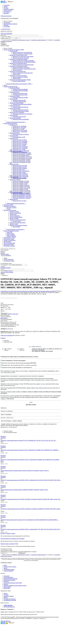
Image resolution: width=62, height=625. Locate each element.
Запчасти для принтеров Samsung (18, 225)
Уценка (8, 209)
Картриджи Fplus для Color (20, 166)
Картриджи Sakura (27, 291)
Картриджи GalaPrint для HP (20, 183)
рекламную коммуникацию (39, 40)
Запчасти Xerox (17, 221)
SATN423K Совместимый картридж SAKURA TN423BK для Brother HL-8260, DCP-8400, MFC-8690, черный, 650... (31, 499)
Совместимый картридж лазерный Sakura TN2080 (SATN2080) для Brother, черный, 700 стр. (24, 489)
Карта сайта (7, 588)
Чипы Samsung (16, 226)
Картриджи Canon (14, 92)
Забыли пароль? (8, 270)
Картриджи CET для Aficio (20, 139)
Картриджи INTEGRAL (16, 192)
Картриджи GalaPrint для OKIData (21, 190)
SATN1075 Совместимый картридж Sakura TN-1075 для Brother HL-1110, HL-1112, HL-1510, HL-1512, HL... (28, 440)
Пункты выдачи (8, 10)
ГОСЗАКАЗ (7, 12)
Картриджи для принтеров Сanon (18, 55)
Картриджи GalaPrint (15, 179)
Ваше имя (3, 35)
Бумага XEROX (11, 235)
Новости (6, 584)
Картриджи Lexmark (15, 108)
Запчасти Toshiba (14, 218)
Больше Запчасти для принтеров (16, 229)
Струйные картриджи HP (19, 101)
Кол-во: (2, 310)
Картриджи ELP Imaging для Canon (22, 152)
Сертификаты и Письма (10, 600)
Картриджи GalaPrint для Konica (21, 185)
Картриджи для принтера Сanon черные (23, 56)
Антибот (3, 42)
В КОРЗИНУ (4, 313)
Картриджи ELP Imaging (16, 151)
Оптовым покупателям (10, 598)
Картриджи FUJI (14, 177)
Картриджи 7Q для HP (18, 129)
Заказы (5, 258)
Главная (3, 291)
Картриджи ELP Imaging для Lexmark (22, 158)
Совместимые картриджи (16, 291)
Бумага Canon (10, 233)
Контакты (6, 13)
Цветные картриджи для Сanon (21, 57)
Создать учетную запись (7, 272)
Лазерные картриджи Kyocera (20, 107)
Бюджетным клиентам (9, 580)
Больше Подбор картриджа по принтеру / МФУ (20, 83)
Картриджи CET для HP (19, 149)
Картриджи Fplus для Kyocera (20, 175)
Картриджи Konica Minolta (16, 103)
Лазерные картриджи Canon (20, 93)
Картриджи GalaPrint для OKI (20, 189)
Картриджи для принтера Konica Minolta (20, 79)
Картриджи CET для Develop (20, 146)
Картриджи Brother (15, 88)
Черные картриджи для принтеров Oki (23, 72)
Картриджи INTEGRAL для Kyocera (22, 196)
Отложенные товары (9, 260)
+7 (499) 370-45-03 (5, 29)
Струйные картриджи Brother (20, 90)
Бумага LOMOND (11, 236)
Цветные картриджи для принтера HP (22, 53)
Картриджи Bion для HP (19, 137)
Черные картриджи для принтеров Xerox (23, 64)
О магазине (7, 5)
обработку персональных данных (20, 40)
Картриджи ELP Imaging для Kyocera (22, 156)
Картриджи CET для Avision (20, 141)
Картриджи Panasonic (15, 118)
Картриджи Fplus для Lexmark (20, 176)
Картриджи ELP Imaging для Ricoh (21, 159)
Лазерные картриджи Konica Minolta (22, 104)
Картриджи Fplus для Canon (20, 165)
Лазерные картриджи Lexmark (20, 109)
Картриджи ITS (14, 199)
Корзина (3, 252)
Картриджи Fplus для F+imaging (21, 171)
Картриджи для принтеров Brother (18, 59)
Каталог (7, 291)
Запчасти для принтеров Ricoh (17, 222)
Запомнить (5, 275)
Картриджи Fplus (14, 164)
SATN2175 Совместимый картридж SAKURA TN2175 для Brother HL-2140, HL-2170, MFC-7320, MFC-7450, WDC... (31, 480)
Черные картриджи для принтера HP (22, 52)
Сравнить (3, 338)
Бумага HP (9, 232)
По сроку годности (11, 207)
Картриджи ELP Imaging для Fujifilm (22, 154)
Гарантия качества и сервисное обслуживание (12, 538)
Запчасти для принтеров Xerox (18, 219)
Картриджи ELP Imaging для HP (21, 155)
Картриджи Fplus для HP (19, 172)
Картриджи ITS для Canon (19, 200)
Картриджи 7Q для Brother (19, 126)
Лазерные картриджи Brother (20, 89)
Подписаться (22, 553)
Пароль (2, 270)
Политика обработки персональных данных (15, 585)
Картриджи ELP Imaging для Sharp (21, 160)
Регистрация (7, 267)
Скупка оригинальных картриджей (13, 582)
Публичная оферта (8, 577)
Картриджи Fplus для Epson (20, 168)
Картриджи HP (13, 51)
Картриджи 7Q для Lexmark (20, 130)
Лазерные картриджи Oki (19, 116)
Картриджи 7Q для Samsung (20, 131)
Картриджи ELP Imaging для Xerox (22, 162)
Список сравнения (8, 259)
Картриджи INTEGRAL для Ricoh (21, 198)
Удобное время (4, 38)
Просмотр (3, 436)
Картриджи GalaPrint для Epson (21, 182)
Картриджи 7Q (13, 124)
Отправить (3, 44)
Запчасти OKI (16, 74)
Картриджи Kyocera (15, 105)
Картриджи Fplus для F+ (19, 169)
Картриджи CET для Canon (20, 144)
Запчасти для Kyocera (15, 213)
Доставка (6, 8)
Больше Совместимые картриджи (16, 203)
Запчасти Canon (14, 224)
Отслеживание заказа (6, 264)
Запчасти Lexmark (14, 211)
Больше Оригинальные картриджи (16, 122)
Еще (11, 150)
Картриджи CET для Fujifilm (20, 148)
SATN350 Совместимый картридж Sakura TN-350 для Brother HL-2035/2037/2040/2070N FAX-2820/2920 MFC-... (29, 519)
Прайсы (6, 597)
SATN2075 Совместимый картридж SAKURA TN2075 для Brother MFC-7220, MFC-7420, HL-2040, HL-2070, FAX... (30, 529)
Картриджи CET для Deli (19, 145)
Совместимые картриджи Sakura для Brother (44, 291)
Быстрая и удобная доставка (8, 533)
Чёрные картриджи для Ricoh (20, 77)
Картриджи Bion (14, 135)
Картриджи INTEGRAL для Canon (22, 195)
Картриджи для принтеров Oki (18, 71)
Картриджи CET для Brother (20, 142)
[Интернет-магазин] (6, 16)
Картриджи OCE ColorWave (17, 112)
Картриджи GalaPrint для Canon (21, 181)
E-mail (2, 269)
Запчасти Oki (13, 214)
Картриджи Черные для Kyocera (21, 67)
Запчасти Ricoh (17, 78)
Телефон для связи (5, 36)
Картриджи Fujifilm (15, 96)
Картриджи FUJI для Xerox (20, 178)
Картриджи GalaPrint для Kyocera (21, 186)
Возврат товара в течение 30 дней (9, 543)
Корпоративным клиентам (10, 578)
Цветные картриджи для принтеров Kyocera (24, 68)
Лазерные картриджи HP (19, 100)
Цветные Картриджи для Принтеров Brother (24, 62)
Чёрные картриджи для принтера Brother (23, 60)
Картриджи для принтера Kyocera (18, 66)
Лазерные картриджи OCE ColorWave (22, 113)
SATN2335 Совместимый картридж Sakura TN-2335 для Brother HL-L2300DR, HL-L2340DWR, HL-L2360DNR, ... (30, 450)
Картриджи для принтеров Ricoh (18, 75)
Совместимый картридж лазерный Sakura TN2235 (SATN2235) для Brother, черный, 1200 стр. (25, 470)
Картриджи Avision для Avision (21, 134)
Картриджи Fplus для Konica (20, 173)
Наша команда (7, 586)
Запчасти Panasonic (15, 215)
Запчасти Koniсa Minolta (19, 81)
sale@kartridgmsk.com (9, 606)
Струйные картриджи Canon (20, 94)
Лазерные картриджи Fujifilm (20, 97)
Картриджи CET (14, 138)
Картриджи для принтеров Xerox (18, 63)
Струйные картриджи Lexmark (21, 111)
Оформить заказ (5, 254)
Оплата (5, 6)
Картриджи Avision (15, 133)
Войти (2, 267)
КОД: (2, 315)
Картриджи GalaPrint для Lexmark (21, 188)
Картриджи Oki (14, 115)
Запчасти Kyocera (17, 70)
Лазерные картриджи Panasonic (21, 119)
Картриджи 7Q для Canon (19, 127)
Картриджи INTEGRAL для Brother (22, 194)
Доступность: (4, 304)
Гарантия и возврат (9, 9)
